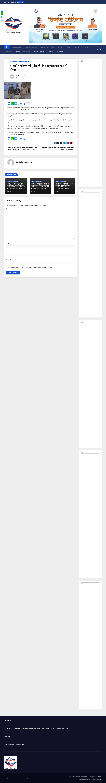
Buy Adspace (76, 776)
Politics (86, 47)
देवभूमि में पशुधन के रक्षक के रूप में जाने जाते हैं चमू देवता (40, 185)
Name (8, 243)
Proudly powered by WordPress (12, 778)
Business (26, 51)
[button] (97, 49)
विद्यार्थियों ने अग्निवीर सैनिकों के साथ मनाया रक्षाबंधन (64, 185)
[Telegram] (2, 17)
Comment (9, 209)
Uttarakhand (16, 47)
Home (70, 776)
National (44, 47)
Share (21, 103)
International (56, 47)
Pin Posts (98, 776)
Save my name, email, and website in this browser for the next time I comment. (30, 267)
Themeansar (33, 778)
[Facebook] (2, 10)
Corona (68, 47)
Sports (17, 51)
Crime (77, 47)
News (22, 61)
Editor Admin (22, 76)
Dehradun (16, 61)
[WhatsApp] (2, 13)
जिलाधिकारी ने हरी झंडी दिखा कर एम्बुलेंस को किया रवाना (90, 779)
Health (8, 51)
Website (8, 259)
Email (8, 251)
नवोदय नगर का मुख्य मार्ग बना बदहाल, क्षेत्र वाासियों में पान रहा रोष (16, 186)
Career (50, 51)
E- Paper (60, 51)
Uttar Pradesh (31, 47)
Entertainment (39, 51)
